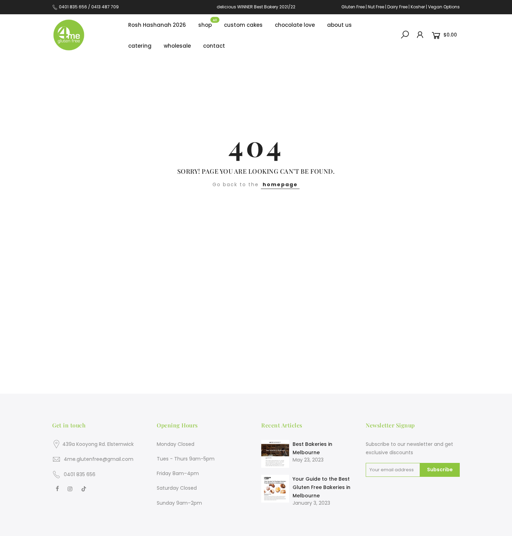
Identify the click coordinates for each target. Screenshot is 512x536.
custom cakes (246, 23)
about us (339, 25)
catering (140, 45)
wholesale (177, 45)
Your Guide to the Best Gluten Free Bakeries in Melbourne (321, 487)
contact (214, 45)
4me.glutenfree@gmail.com (98, 459)
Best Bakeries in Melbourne (312, 448)
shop (207, 23)
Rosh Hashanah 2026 (157, 25)
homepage (280, 184)
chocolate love (295, 25)
